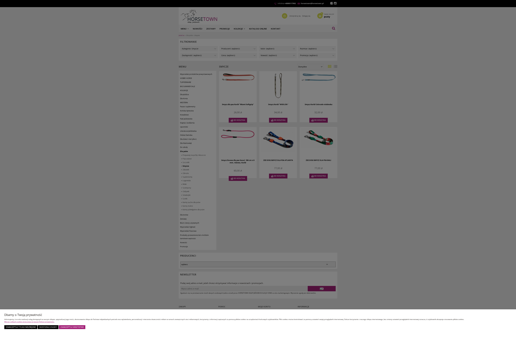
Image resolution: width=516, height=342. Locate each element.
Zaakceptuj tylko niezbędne (21, 327)
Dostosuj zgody (48, 327)
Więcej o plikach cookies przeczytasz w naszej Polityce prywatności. (29, 322)
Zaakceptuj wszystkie (72, 327)
